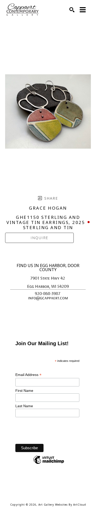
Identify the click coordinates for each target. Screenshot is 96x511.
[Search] (71, 9)
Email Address (28, 374)
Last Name (24, 406)
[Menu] (83, 9)
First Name (24, 391)
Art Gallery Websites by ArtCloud (62, 504)
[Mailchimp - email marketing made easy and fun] (48, 464)
